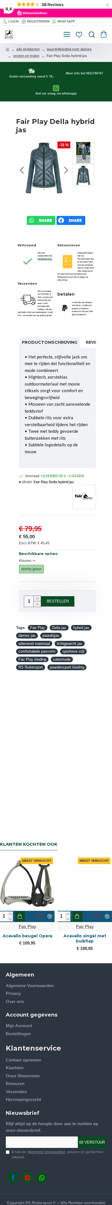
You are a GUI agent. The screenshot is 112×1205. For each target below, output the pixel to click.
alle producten (28, 49)
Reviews (95, 342)
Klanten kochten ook (28, 844)
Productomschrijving (49, 342)
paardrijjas (51, 635)
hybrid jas (81, 628)
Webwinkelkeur (45, 259)
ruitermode (62, 659)
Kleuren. (25, 561)
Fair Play (37, 628)
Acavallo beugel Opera (27, 935)
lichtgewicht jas (69, 643)
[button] (22, 170)
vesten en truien (26, 56)
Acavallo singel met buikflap (84, 938)
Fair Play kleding (32, 659)
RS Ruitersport (30, 667)
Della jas (59, 628)
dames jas (27, 635)
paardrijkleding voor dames (69, 49)
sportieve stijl (73, 651)
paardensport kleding (67, 667)
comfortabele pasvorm (36, 651)
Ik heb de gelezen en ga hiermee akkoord (57, 1154)
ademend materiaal (34, 643)
